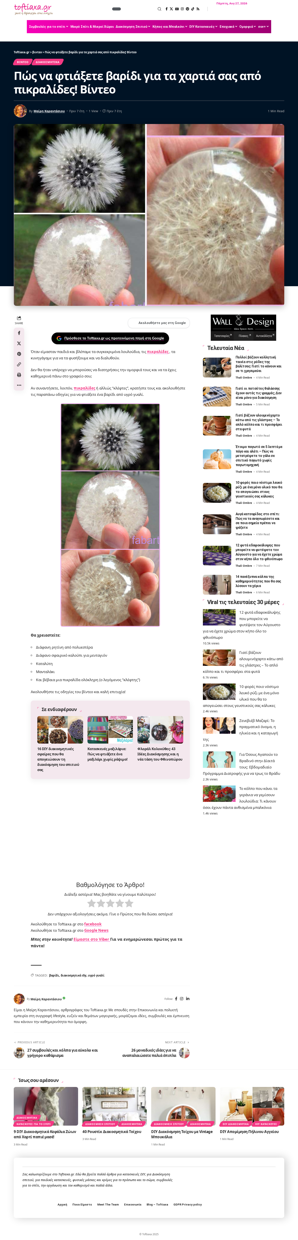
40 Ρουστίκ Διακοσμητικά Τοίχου (111, 1134)
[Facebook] (166, 9)
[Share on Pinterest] (19, 354)
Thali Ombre (244, 377)
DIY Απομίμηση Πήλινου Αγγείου (249, 1134)
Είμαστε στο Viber (92, 941)
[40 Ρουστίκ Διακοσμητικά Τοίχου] (114, 1108)
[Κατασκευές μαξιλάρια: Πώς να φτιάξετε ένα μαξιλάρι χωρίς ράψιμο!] (110, 732)
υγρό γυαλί (96, 978)
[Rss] (198, 9)
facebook (93, 926)
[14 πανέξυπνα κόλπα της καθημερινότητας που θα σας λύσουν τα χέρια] (217, 585)
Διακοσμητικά (47, 62)
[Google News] (177, 9)
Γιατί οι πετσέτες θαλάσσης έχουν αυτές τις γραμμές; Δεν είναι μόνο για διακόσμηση (259, 393)
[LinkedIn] (188, 1001)
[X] (171, 9)
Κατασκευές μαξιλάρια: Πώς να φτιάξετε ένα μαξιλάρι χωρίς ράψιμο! (107, 756)
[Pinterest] (187, 9)
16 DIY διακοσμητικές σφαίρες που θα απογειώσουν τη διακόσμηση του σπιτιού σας (58, 762)
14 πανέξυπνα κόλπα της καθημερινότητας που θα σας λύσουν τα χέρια (258, 581)
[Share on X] (19, 343)
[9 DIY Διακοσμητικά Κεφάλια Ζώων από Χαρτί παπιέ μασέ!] (46, 1108)
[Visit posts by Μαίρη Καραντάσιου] (19, 1001)
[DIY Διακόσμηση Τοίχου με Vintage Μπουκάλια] (183, 1108)
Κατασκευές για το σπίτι (34, 1126)
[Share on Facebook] (19, 333)
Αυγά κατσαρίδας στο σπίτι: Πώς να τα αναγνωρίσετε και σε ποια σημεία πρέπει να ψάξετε (258, 521)
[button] (141, 9)
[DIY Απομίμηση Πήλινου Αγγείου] (252, 1108)
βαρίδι (54, 978)
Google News (96, 932)
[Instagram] (182, 9)
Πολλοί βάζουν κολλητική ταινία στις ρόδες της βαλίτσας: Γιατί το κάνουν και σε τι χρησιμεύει (258, 364)
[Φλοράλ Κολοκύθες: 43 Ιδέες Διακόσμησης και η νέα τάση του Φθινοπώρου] (160, 732)
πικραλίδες (157, 353)
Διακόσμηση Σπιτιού (100, 1126)
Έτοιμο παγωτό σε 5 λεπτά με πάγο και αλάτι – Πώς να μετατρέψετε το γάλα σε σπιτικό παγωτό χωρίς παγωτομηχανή (259, 456)
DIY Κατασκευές (266, 1126)
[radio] (91, 906)
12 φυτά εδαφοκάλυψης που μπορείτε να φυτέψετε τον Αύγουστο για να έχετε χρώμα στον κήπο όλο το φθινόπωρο (241, 625)
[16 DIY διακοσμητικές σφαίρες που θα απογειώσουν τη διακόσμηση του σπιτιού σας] (60, 732)
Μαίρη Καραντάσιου (49, 111)
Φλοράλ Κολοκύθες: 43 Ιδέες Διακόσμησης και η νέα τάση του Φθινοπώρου (159, 756)
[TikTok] (192, 9)
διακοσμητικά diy (73, 978)
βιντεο (23, 62)
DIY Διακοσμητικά (236, 1126)
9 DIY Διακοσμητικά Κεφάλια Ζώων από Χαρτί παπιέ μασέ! (45, 1137)
